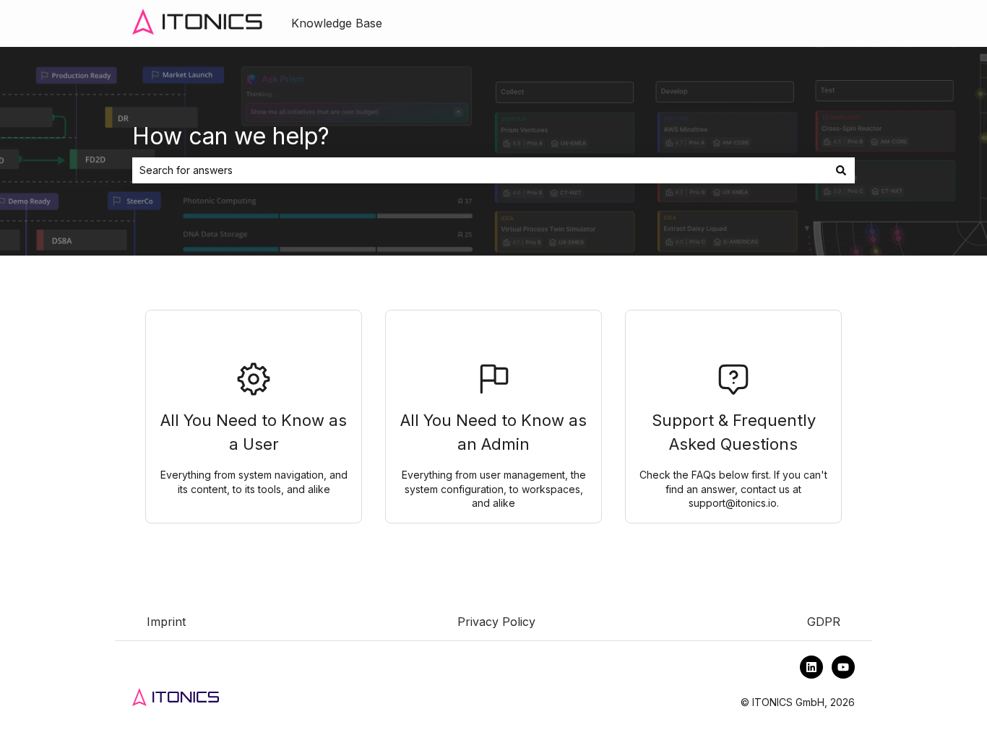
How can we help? (230, 136)
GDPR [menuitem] (823, 621)
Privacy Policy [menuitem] (496, 621)
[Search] (841, 170)
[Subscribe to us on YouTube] (843, 667)
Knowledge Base (336, 23)
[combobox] (479, 170)
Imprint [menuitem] (166, 621)
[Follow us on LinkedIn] (811, 667)
